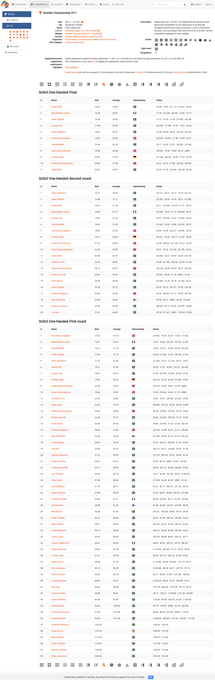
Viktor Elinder (57, 524)
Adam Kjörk (56, 169)
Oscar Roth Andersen (61, 151)
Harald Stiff (141, 72)
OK (151, 677)
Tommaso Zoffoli (59, 499)
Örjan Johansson (59, 656)
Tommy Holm (57, 555)
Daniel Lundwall (58, 274)
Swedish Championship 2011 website (82, 33)
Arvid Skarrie (57, 281)
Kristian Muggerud (59, 293)
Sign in (209, 4)
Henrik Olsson (57, 606)
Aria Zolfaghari (58, 486)
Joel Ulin (55, 312)
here (94, 61)
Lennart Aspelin (58, 593)
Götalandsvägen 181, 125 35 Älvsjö (81, 31)
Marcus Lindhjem (59, 650)
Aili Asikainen (57, 505)
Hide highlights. (72, 67)
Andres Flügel (57, 157)
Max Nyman (56, 511)
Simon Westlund (180, 72)
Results (11, 14)
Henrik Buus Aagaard (61, 138)
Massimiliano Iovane (60, 113)
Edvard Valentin (58, 618)
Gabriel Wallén (57, 144)
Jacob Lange (57, 537)
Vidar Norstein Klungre (61, 268)
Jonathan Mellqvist (60, 624)
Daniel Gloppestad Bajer (62, 163)
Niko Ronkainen (58, 300)
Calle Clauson (57, 562)
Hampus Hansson (59, 306)
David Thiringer (58, 518)
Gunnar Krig (70, 36)
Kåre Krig (55, 587)
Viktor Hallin (56, 480)
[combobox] (171, 4)
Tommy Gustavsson (60, 612)
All (11, 26)
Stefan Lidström (58, 461)
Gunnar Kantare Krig (106, 39)
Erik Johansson (58, 568)
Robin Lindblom (58, 643)
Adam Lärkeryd (58, 493)
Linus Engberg (57, 287)
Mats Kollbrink (57, 637)
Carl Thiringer (57, 474)
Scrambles (12, 52)
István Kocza (57, 631)
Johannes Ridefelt (59, 467)
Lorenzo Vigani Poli (60, 543)
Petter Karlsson (58, 574)
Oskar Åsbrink (71, 72)
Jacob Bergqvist (58, 580)
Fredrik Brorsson (95, 36)
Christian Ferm (58, 262)
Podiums (14, 20)
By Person (14, 46)
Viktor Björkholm (58, 549)
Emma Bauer (82, 36)
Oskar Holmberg (58, 599)
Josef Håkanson (58, 530)
